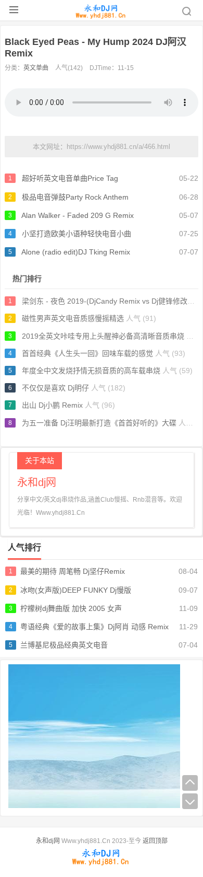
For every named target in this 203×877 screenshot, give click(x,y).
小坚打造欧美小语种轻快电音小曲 (76, 233)
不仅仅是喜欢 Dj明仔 (55, 388)
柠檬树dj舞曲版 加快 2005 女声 (71, 608)
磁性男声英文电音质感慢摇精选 (73, 318)
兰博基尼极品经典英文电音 (64, 645)
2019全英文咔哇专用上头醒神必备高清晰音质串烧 (103, 336)
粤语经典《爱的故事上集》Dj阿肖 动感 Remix (94, 626)
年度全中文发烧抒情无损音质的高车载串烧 (91, 370)
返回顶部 (155, 841)
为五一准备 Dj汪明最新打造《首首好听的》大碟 (99, 423)
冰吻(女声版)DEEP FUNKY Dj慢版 (75, 590)
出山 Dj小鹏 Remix (52, 405)
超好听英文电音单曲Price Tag (70, 178)
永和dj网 (48, 841)
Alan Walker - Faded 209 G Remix (77, 215)
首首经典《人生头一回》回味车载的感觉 (87, 353)
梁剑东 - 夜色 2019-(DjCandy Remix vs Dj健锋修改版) (109, 301)
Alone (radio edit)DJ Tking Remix (75, 252)
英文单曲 (35, 68)
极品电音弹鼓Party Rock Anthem (75, 197)
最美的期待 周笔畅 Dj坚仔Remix (72, 571)
